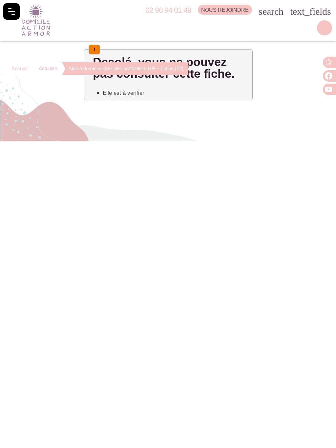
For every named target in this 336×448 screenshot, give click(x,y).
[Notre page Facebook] (329, 76)
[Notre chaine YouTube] (329, 89)
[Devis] (329, 62)
